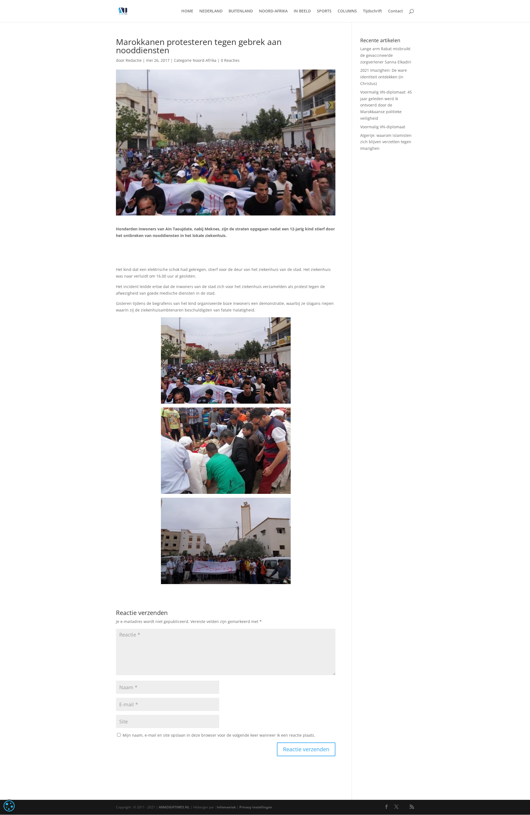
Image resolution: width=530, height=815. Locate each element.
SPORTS (324, 11)
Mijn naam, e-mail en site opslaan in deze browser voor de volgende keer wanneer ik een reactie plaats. (219, 735)
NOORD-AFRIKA (273, 11)
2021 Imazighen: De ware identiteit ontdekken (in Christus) (383, 77)
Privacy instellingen (255, 807)
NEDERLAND (210, 11)
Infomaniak (226, 807)
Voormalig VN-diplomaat (382, 126)
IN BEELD (302, 11)
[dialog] (9, 806)
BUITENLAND (241, 11)
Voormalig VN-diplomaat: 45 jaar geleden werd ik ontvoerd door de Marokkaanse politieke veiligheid (386, 105)
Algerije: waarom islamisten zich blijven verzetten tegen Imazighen (386, 142)
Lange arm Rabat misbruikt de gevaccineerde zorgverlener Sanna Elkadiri (385, 55)
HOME (187, 11)
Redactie (134, 60)
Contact (395, 11)
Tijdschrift (372, 11)
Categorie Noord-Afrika (195, 60)
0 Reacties (230, 60)
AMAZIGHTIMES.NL (174, 807)
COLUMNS (347, 11)
